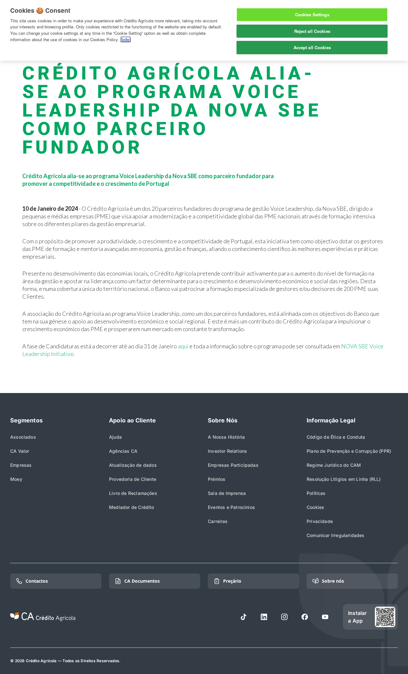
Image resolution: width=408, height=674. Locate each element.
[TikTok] (243, 617)
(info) (125, 39)
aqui (183, 346)
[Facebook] (304, 617)
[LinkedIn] (264, 617)
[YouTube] (325, 617)
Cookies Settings (312, 14)
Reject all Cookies (312, 31)
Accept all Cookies (312, 47)
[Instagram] (284, 617)
